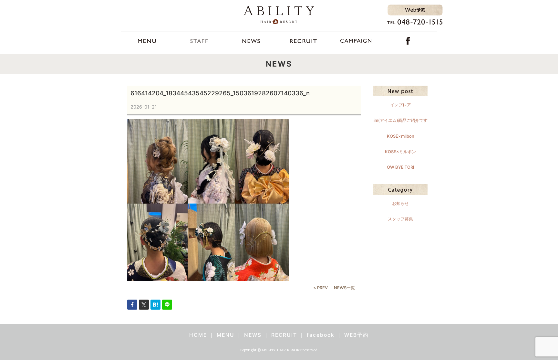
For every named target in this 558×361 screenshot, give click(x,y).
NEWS (253, 335)
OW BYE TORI (400, 167)
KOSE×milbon (400, 136)
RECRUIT (284, 335)
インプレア (400, 104)
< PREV (320, 287)
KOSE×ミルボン (400, 151)
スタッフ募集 (400, 218)
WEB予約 (356, 335)
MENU (225, 335)
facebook (321, 335)
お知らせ (400, 203)
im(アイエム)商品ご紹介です (401, 120)
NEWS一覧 (344, 287)
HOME (198, 335)
